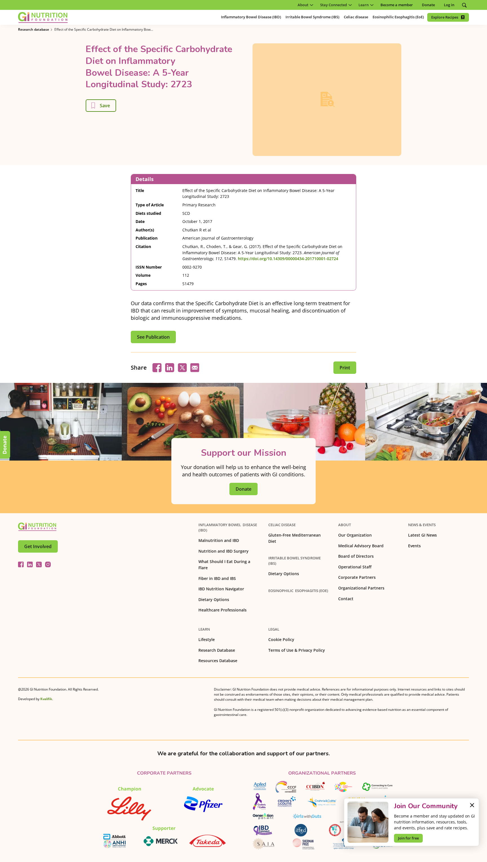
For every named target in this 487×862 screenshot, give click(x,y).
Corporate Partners (357, 577)
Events (414, 545)
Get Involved (38, 546)
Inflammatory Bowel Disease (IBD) (227, 527)
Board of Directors (356, 556)
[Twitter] (39, 564)
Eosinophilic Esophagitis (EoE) (298, 590)
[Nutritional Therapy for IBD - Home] (43, 17)
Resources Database (217, 660)
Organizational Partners (361, 588)
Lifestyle (206, 639)
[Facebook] (21, 564)
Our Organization (355, 535)
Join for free (408, 838)
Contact (345, 598)
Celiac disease (282, 524)
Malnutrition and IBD (218, 540)
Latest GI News (422, 535)
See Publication (153, 337)
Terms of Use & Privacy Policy (296, 650)
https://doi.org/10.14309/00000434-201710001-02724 (288, 258)
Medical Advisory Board (361, 545)
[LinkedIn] (30, 564)
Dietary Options (213, 599)
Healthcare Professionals (222, 610)
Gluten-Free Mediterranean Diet (294, 538)
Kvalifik (46, 698)
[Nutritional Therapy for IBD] (37, 526)
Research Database (216, 650)
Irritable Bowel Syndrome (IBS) (294, 560)
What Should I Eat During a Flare (224, 564)
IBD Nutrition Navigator (221, 588)
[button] (304, 5)
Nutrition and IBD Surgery (223, 551)
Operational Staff (354, 567)
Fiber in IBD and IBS (217, 578)
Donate (4, 445)
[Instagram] (48, 564)
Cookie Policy (281, 639)
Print (345, 368)
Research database (33, 29)
